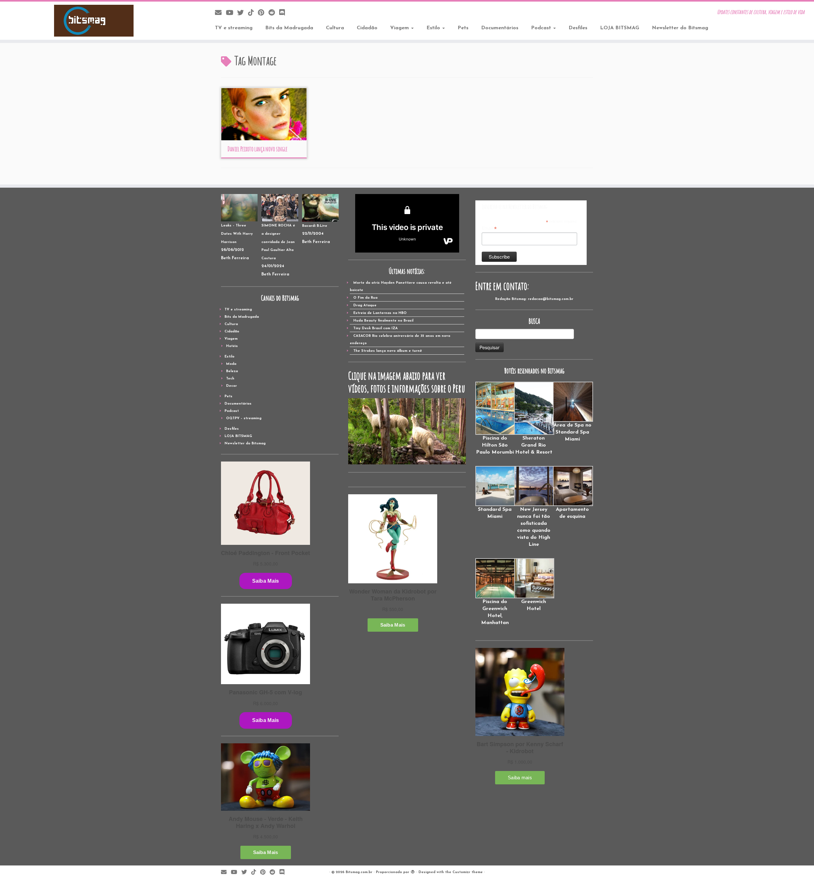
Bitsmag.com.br (359, 872)
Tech (230, 378)
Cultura (335, 28)
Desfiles (578, 28)
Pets (463, 28)
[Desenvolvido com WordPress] (412, 871)
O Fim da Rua (365, 298)
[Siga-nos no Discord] (284, 13)
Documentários (499, 28)
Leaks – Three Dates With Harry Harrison (237, 234)
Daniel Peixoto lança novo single (257, 149)
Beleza (232, 371)
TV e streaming (233, 28)
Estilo (434, 28)
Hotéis (232, 346)
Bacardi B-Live (314, 226)
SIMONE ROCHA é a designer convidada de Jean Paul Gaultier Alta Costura (278, 242)
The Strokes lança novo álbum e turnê (387, 351)
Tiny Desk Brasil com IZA (375, 328)
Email (489, 228)
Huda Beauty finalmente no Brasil (383, 321)
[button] (494, 419)
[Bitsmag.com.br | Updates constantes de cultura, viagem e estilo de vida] (94, 21)
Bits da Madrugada (289, 28)
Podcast (542, 28)
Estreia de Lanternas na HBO (380, 313)
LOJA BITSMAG (619, 28)
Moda (231, 364)
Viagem (400, 28)
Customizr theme (467, 872)
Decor (231, 386)
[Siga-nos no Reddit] (273, 13)
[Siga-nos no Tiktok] (253, 13)
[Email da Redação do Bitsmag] (220, 13)
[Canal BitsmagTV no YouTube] (231, 13)
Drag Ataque (364, 305)
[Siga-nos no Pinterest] (263, 13)
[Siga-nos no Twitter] (242, 13)
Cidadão (367, 28)
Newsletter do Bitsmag (680, 28)
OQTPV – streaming (243, 418)
